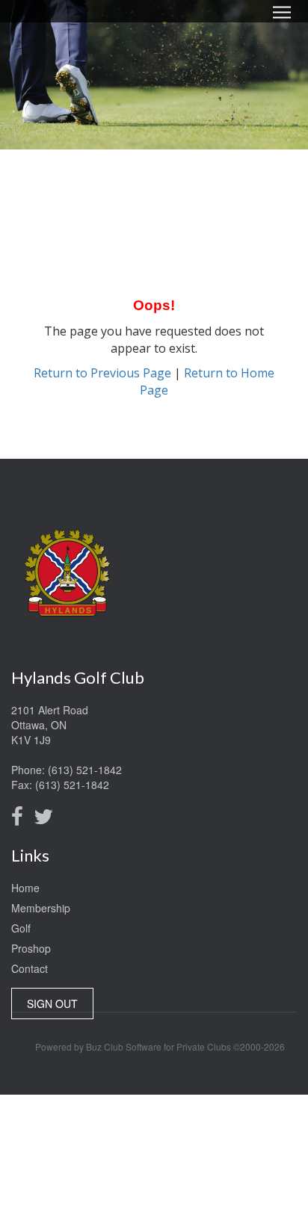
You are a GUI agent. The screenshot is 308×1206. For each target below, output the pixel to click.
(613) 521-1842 (85, 769)
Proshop (31, 948)
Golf (21, 928)
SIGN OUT (52, 1003)
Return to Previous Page (102, 373)
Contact (29, 968)
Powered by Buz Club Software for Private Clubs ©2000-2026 (160, 1046)
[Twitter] (47, 819)
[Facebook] (21, 819)
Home (25, 887)
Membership (40, 907)
